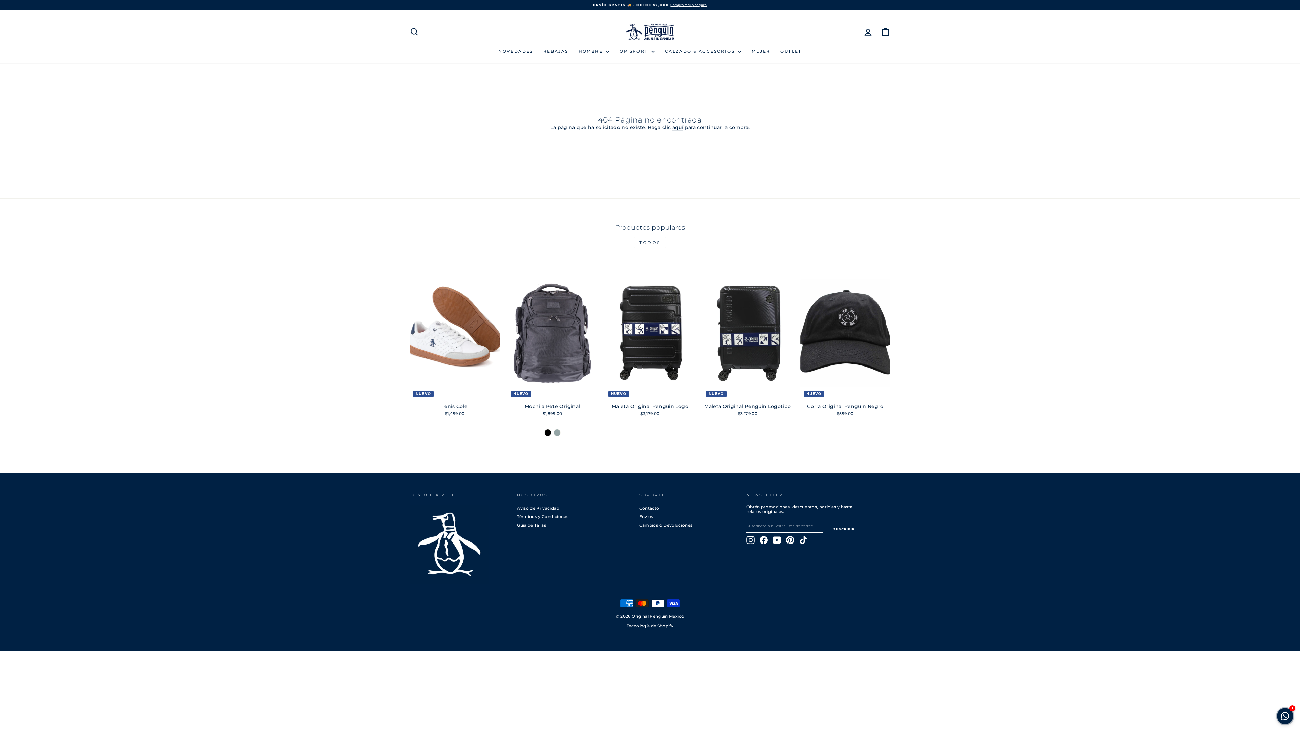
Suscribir (844, 529)
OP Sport (635, 51)
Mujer (761, 51)
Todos (650, 242)
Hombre (592, 51)
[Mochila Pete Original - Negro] (548, 432)
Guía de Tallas (531, 525)
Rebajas (555, 51)
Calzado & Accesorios (700, 51)
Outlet (790, 51)
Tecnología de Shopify (650, 626)
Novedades (515, 51)
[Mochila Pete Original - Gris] (557, 432)
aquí (677, 127)
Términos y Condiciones (542, 516)
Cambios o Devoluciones (666, 525)
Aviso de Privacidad (538, 508)
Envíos (646, 516)
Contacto (649, 508)
